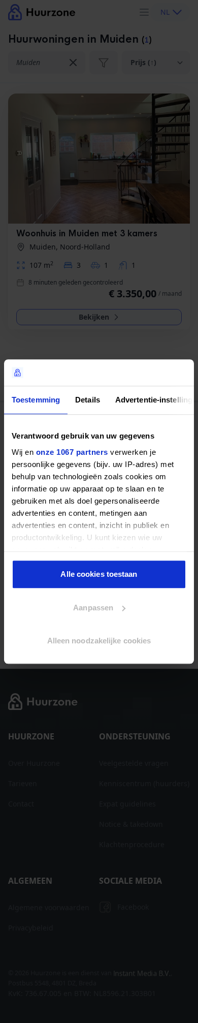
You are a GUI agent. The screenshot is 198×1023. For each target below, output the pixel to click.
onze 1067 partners (72, 452)
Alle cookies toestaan (98, 574)
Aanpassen (93, 607)
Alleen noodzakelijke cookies (99, 640)
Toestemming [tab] (36, 399)
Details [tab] (87, 399)
